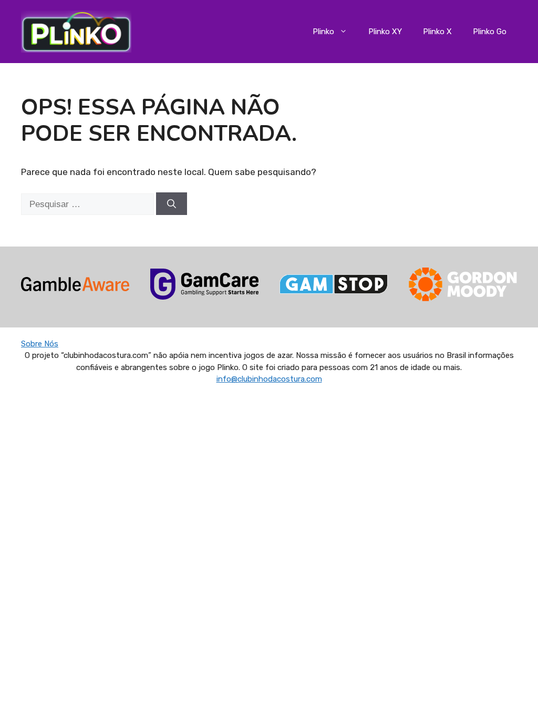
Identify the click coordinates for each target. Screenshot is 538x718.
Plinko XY (385, 31)
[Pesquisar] (171, 204)
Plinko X (437, 31)
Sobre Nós (39, 343)
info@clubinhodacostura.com (269, 379)
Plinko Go (489, 31)
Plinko (323, 31)
